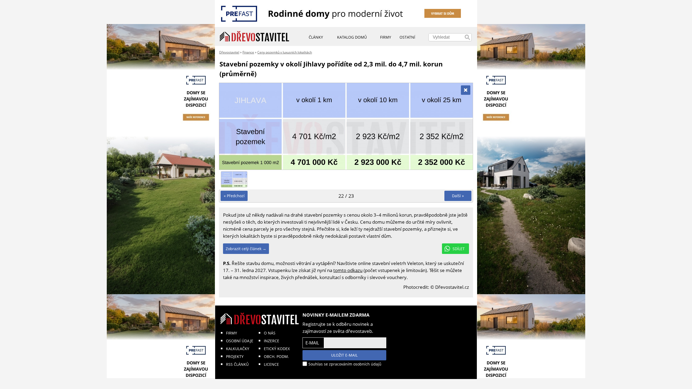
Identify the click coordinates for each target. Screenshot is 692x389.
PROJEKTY (235, 356)
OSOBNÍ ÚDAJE (239, 340)
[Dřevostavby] (254, 36)
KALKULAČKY (237, 348)
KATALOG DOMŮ (352, 37)
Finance (248, 52)
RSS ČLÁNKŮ (237, 364)
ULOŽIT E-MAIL (344, 355)
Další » (458, 195)
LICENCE (271, 364)
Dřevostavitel (229, 52)
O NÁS (269, 333)
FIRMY (231, 333)
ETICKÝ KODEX (277, 348)
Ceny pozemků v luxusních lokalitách (284, 52)
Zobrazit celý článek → (246, 248)
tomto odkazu (347, 270)
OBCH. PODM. (276, 356)
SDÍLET (459, 248)
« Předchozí (234, 195)
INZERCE (271, 340)
